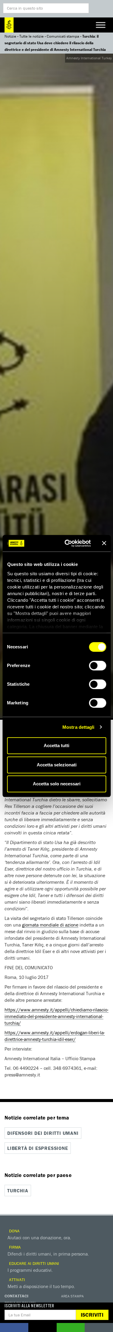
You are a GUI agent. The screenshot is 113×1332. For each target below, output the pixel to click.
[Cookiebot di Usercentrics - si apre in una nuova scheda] (67, 543)
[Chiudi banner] (104, 543)
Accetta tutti (56, 745)
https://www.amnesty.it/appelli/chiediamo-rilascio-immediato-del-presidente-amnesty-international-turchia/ (56, 1016)
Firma (14, 1247)
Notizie (10, 36)
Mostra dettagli (78, 727)
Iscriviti (92, 1314)
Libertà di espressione (37, 1148)
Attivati (16, 1279)
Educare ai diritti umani (33, 1263)
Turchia (17, 1191)
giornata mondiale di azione (50, 925)
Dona (14, 1231)
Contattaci (16, 1296)
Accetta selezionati (57, 764)
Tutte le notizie (31, 36)
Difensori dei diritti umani (43, 1133)
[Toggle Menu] (100, 25)
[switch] (97, 665)
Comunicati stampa (63, 36)
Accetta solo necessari (56, 783)
